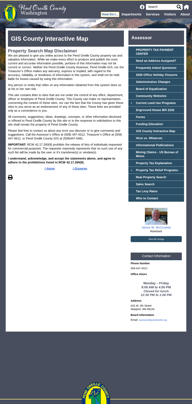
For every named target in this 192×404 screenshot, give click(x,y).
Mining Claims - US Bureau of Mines (157, 154)
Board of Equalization (151, 89)
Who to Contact (147, 198)
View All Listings (156, 239)
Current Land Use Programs (156, 103)
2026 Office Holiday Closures (156, 74)
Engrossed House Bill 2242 (155, 110)
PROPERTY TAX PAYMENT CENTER (155, 51)
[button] (110, 14)
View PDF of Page (10, 177)
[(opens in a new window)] (142, 6)
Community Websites (151, 96)
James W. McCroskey (156, 227)
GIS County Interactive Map (155, 131)
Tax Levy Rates (147, 191)
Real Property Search (151, 177)
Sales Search (145, 184)
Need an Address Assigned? (156, 60)
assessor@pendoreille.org (153, 320)
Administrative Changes (153, 81)
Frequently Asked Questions (156, 67)
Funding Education (149, 124)
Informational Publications (155, 145)
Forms (140, 117)
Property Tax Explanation (154, 163)
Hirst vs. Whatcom (149, 138)
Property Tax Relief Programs (157, 170)
